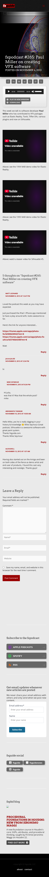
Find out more (16, 842)
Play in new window (19, 99)
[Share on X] (41, 81)
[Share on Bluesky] (19, 81)
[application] (24, 91)
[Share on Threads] (30, 81)
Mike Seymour (13, 382)
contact (28, 869)
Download (15, 102)
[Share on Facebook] (8, 81)
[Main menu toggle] (43, 6)
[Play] (8, 91)
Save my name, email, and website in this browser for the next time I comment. (23, 569)
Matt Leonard (11, 293)
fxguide (16, 762)
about (20, 869)
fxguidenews (36, 762)
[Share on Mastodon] (35, 81)
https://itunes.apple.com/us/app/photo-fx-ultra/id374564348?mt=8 (24, 338)
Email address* (16, 705)
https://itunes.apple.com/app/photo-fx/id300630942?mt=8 (21, 332)
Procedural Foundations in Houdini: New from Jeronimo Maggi (26, 821)
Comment (8, 505)
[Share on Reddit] (24, 81)
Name (12, 716)
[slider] (38, 91)
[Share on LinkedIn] (13, 81)
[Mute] (33, 91)
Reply (43, 352)
